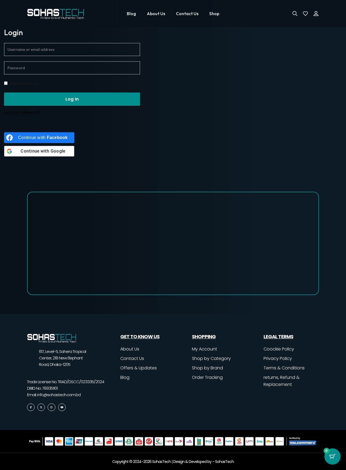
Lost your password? (22, 112)
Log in (72, 99)
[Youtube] (62, 407)
